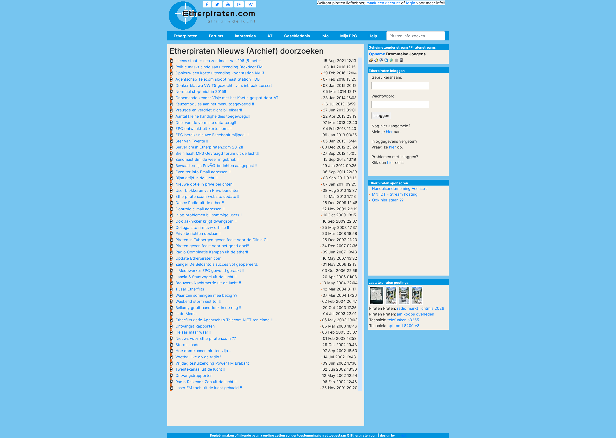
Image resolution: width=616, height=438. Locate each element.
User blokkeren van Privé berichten (207, 190)
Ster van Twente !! (191, 141)
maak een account (383, 2)
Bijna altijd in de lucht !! (196, 177)
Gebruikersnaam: (387, 77)
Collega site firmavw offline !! (202, 227)
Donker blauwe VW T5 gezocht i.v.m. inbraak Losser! (223, 85)
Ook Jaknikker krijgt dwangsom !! (206, 221)
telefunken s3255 (403, 319)
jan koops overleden (415, 314)
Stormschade (187, 344)
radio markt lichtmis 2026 (420, 308)
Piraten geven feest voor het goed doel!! (212, 245)
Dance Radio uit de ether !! (199, 202)
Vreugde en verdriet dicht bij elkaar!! (208, 110)
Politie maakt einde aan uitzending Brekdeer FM (219, 66)
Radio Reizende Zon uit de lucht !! (206, 381)
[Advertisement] (357, 17)
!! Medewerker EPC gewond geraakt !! (209, 270)
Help (372, 35)
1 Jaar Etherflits (189, 289)
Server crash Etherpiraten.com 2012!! (209, 147)
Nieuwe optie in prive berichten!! (204, 184)
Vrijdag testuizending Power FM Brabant (212, 363)
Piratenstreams (423, 47)
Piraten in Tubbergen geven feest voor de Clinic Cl (221, 239)
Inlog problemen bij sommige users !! (208, 215)
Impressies (245, 35)
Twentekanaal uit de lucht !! (200, 369)
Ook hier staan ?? (388, 200)
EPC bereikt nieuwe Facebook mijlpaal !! (212, 134)
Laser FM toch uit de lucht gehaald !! (208, 387)
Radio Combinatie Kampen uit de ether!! (211, 252)
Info (325, 35)
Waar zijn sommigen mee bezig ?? (206, 295)
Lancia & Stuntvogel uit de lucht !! (206, 276)
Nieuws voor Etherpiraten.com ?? (205, 338)
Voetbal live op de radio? (198, 356)
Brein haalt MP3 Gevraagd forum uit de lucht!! (217, 153)
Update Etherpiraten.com (198, 258)
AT (270, 35)
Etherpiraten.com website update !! (207, 196)
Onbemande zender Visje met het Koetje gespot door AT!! (227, 97)
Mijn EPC (348, 35)
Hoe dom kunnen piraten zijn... (203, 350)
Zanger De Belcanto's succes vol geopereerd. (216, 264)
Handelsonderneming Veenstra (400, 188)
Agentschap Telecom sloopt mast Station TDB (217, 79)
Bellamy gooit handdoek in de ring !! (208, 307)
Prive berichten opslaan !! (198, 233)
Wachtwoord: (384, 96)
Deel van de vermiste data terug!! (205, 122)
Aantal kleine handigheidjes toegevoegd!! (212, 116)
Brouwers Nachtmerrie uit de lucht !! (208, 282)
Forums (216, 35)
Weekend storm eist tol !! (198, 301)
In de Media (186, 313)
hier (389, 131)
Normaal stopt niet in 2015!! (200, 91)
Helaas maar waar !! (193, 332)
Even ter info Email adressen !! (203, 171)
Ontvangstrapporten (193, 375)
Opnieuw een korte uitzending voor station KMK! (219, 73)
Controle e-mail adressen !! (200, 208)
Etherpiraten (186, 35)
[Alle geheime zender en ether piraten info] (183, 15)
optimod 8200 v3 (403, 325)
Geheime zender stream (388, 47)
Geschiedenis (297, 35)
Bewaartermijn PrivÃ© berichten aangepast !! (216, 165)
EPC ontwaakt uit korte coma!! (203, 128)
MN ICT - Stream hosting (394, 194)
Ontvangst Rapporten (195, 326)
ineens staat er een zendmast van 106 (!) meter (218, 60)
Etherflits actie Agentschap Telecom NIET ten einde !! (224, 319)
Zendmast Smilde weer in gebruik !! (207, 159)
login (410, 2)
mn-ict (401, 435)
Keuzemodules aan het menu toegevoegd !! (214, 104)
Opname (377, 54)
